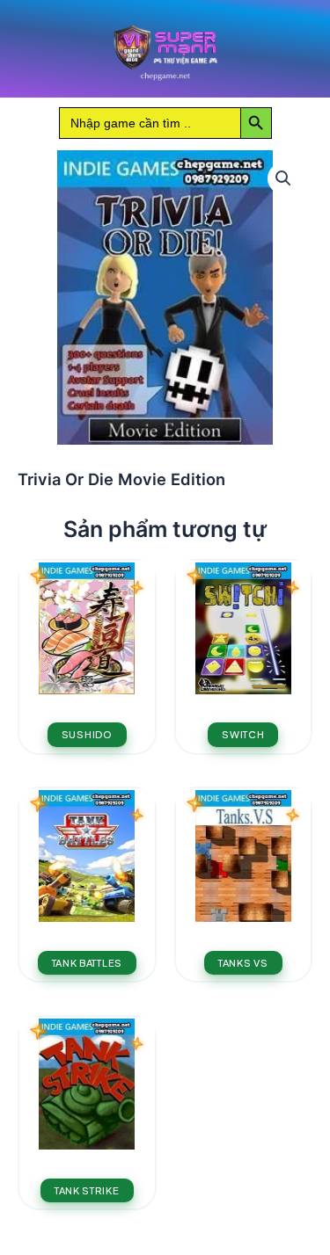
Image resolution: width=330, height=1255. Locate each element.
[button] (283, 178)
